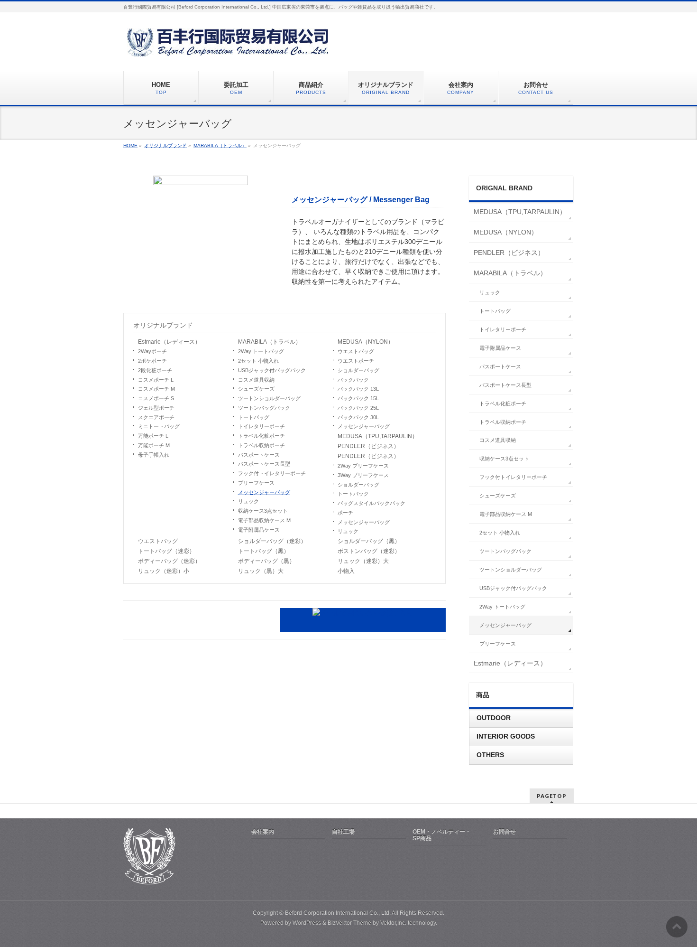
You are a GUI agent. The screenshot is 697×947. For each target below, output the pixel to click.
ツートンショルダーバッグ (269, 398)
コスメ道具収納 (256, 380)
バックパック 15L (358, 398)
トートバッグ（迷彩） (166, 551)
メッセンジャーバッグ (264, 492)
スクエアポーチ (156, 417)
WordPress (307, 922)
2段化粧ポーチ (155, 370)
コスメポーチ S (156, 398)
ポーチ (345, 513)
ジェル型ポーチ (156, 408)
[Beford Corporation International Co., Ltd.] (230, 45)
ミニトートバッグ (159, 426)
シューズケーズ (256, 389)
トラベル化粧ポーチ (261, 436)
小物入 (346, 571)
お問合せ (504, 831)
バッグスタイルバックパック (371, 503)
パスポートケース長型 (264, 464)
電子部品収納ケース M (264, 520)
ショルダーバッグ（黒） (369, 541)
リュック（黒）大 (261, 571)
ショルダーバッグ (358, 370)
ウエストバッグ (356, 351)
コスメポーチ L (156, 380)
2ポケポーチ (152, 361)
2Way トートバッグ (261, 351)
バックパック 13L (358, 389)
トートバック (353, 494)
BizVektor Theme (349, 922)
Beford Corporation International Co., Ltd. (338, 912)
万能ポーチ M (154, 445)
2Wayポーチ (152, 351)
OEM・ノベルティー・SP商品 (442, 835)
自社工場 (343, 831)
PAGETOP (552, 796)
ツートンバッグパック (264, 408)
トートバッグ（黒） (263, 551)
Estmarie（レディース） (169, 341)
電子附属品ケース (259, 530)
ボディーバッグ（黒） (266, 561)
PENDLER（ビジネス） (368, 446)
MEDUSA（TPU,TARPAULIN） (378, 436)
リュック (248, 501)
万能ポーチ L (153, 436)
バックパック (353, 380)
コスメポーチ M (156, 389)
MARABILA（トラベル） (269, 341)
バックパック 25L (358, 408)
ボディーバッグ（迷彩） (169, 561)
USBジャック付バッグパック (272, 370)
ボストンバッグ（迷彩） (369, 551)
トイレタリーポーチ (261, 426)
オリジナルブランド (163, 325)
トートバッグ (253, 417)
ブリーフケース (256, 483)
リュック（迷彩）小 (163, 571)
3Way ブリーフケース (363, 475)
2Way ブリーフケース (363, 466)
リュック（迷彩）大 (363, 561)
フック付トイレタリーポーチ (272, 473)
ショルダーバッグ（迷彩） (272, 541)
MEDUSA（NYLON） (366, 341)
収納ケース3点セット (263, 511)
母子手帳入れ (153, 455)
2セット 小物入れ (258, 361)
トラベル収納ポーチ (261, 445)
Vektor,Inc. (393, 922)
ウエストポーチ (356, 361)
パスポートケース (259, 455)
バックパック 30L (358, 417)
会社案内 (262, 831)
